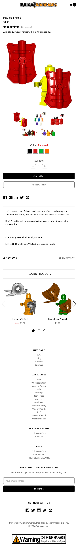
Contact (39, 361)
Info (39, 355)
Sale (39, 389)
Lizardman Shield (57, 319)
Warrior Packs (39, 418)
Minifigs (39, 392)
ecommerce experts (58, 522)
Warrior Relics (39, 386)
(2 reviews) (26, 27)
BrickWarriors (39, 433)
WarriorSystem (38, 382)
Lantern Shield (20, 319)
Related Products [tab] (39, 273)
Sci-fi (39, 412)
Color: (39, 145)
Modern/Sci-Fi (39, 408)
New (39, 379)
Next (74, 303)
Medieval (38, 402)
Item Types (39, 395)
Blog (39, 358)
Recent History (39, 405)
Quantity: (39, 160)
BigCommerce (28, 522)
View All (39, 436)
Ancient (39, 399)
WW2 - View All (38, 415)
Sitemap (39, 364)
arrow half (34, 221)
